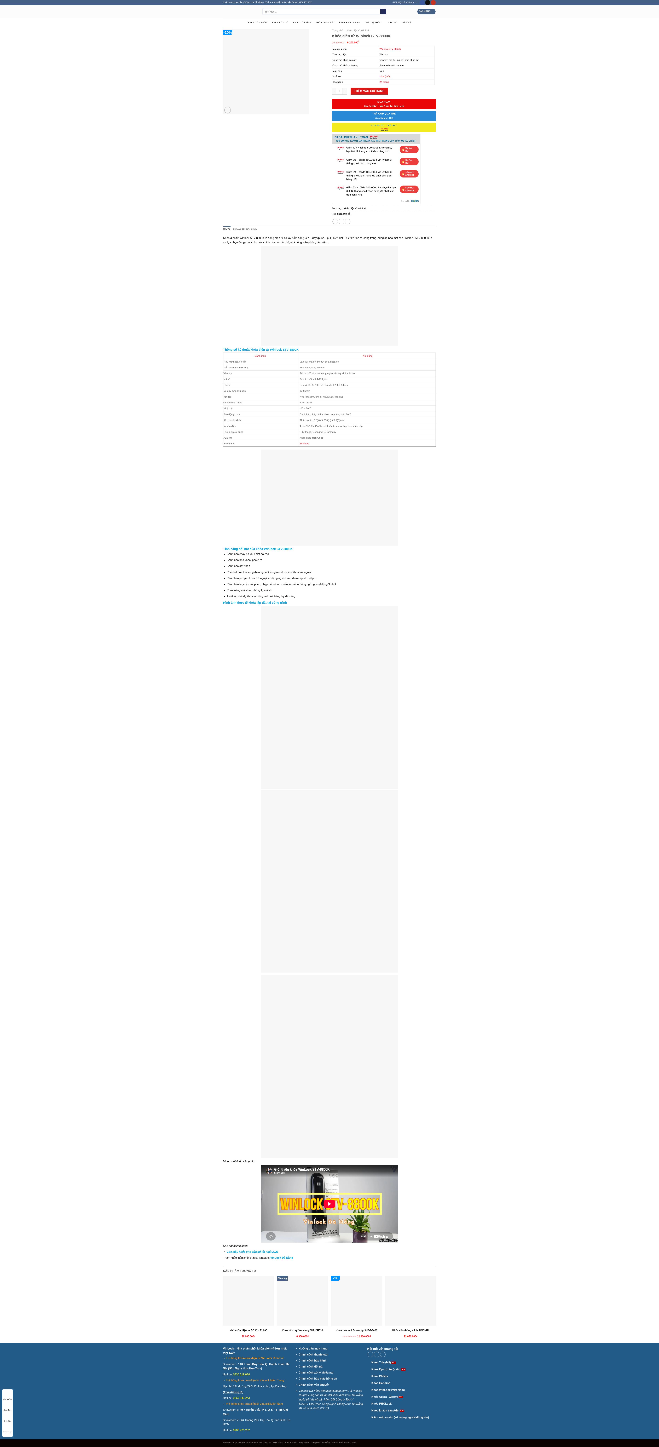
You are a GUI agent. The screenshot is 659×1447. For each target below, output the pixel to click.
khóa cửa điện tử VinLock (255, 1358)
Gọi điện (7, 1421)
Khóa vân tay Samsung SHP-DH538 (302, 1330)
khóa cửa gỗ (343, 214)
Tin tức (392, 22)
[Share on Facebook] (335, 221)
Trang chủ (337, 30)
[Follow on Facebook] (422, 2)
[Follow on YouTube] (433, 2)
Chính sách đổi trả (310, 1366)
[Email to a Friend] (347, 221)
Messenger (7, 1432)
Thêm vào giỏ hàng (369, 91)
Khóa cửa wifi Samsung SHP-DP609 (356, 1330)
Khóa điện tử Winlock (357, 30)
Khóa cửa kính (302, 22)
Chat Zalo (7, 1410)
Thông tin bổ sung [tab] (245, 229)
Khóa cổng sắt (325, 22)
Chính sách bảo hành (313, 1360)
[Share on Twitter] (341, 221)
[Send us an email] (427, 2)
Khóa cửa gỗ (280, 22)
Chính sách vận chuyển (314, 1384)
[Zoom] (227, 110)
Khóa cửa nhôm (258, 22)
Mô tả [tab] (226, 229)
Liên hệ (406, 22)
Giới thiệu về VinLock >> (405, 2)
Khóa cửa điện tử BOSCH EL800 (248, 1330)
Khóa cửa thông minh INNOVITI (410, 1330)
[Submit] (383, 12)
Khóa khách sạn (349, 22)
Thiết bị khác (372, 22)
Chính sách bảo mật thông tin (318, 1378)
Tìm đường (7, 1399)
